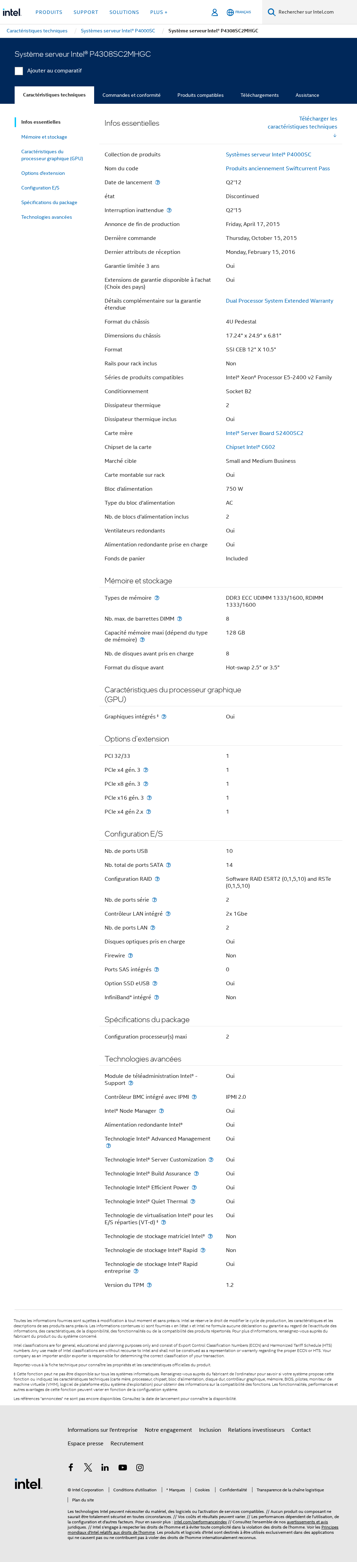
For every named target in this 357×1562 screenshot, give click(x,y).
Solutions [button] (124, 12)
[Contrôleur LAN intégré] (168, 914)
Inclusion (210, 1430)
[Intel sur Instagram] (140, 1468)
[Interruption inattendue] (169, 210)
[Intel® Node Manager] (161, 1111)
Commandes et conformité (131, 95)
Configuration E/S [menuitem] (40, 188)
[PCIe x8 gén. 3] (146, 784)
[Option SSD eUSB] (155, 983)
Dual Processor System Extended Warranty (279, 300)
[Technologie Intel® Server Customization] (211, 1160)
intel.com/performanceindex (200, 1521)
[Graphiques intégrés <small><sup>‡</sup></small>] (164, 717)
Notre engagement (168, 1430)
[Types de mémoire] (157, 598)
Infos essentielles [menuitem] (41, 122)
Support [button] (86, 12)
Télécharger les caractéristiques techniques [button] (302, 122)
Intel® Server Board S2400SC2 (265, 433)
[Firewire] (130, 955)
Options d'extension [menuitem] (43, 173)
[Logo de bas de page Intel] (29, 1483)
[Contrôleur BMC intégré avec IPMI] (194, 1097)
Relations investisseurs (256, 1430)
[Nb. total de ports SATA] (168, 865)
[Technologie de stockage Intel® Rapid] (203, 1250)
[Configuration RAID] (157, 879)
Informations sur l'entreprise (103, 1430)
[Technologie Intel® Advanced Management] (108, 1146)
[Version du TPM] (149, 1285)
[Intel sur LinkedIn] (105, 1468)
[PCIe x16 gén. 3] (149, 798)
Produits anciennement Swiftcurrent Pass (278, 168)
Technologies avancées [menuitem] (46, 217)
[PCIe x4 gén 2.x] (148, 812)
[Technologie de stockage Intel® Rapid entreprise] (136, 1271)
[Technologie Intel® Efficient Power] (194, 1187)
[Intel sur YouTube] (123, 1468)
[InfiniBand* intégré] (156, 997)
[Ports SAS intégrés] (156, 969)
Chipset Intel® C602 (250, 447)
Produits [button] (49, 12)
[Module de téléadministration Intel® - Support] (131, 1083)
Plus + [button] (159, 12)
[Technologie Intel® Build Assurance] (196, 1173)
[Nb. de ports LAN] (153, 928)
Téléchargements (260, 95)
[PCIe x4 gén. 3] (146, 770)
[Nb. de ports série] (154, 900)
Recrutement (127, 1443)
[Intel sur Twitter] (88, 1468)
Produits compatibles (200, 95)
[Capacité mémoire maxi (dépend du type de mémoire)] (142, 640)
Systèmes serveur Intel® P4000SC (268, 154)
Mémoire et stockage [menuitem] (44, 137)
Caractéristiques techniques (54, 95)
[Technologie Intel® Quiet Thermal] (193, 1201)
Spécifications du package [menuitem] (49, 202)
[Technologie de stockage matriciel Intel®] (210, 1236)
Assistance (307, 95)
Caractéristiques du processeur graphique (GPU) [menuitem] (52, 155)
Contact (301, 1430)
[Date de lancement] (157, 182)
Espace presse (86, 1443)
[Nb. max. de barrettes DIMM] (179, 619)
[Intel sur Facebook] (71, 1468)
